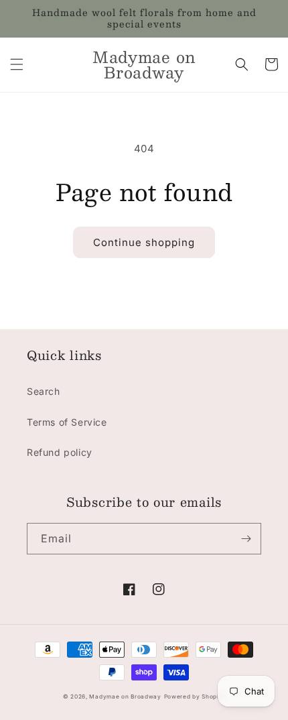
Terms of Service (67, 422)
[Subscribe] (246, 538)
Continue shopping (144, 242)
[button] (16, 64)
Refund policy (59, 452)
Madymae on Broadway (125, 696)
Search (43, 391)
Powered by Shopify (195, 696)
